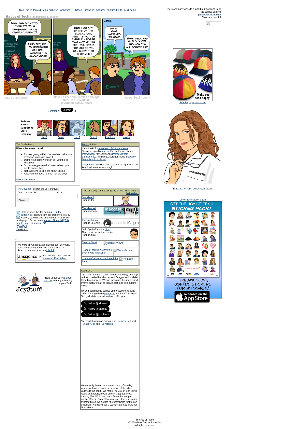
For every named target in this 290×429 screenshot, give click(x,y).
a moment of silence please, (113, 148)
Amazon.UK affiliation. (55, 258)
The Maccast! (89, 208)
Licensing (89, 10)
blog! (107, 229)
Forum (85, 144)
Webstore (65, 10)
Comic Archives (49, 10)
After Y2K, (109, 293)
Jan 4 (61, 137)
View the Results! (25, 179)
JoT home (130, 10)
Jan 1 (44, 137)
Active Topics (33, 10)
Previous (110, 137)
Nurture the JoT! (115, 10)
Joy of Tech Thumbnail (124, 190)
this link (50, 250)
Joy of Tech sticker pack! (193, 199)
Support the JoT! (91, 164)
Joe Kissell (88, 197)
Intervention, (88, 154)
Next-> (126, 137)
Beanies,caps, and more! (193, 102)
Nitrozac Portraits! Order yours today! (192, 188)
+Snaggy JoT (88, 324)
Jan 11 (93, 137)
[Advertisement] (116, 179)
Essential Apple (90, 220)
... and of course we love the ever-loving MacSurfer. (97, 251)
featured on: (132, 193)
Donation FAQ (38, 223)
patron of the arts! (53, 220)
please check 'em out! (209, 14)
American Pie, (106, 151)
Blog (21, 10)
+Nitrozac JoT (123, 321)
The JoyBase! (25, 188)
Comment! (53, 111)
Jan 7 (77, 137)
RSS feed (77, 10)
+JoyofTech (107, 324)
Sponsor (100, 10)
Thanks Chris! (89, 242)
